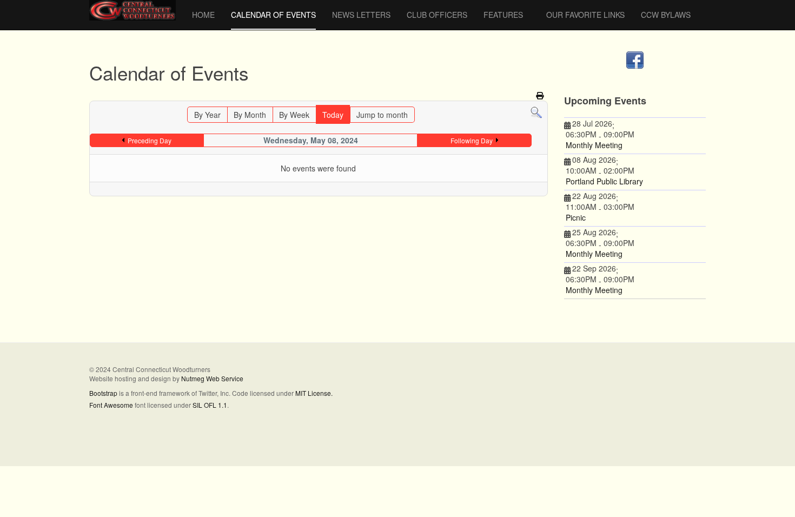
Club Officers (437, 14)
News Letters (361, 14)
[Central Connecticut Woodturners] (132, 10)
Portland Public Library (604, 181)
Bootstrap (103, 392)
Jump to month (382, 114)
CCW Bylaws (666, 14)
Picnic (576, 217)
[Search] (536, 112)
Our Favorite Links (585, 14)
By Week (294, 114)
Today (332, 114)
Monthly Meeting (594, 145)
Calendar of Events (273, 14)
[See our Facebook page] (635, 60)
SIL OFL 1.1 (210, 404)
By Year (207, 114)
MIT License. (314, 392)
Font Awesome (111, 404)
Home (203, 14)
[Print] (540, 95)
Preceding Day (149, 140)
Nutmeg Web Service (212, 378)
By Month (250, 114)
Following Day (472, 140)
